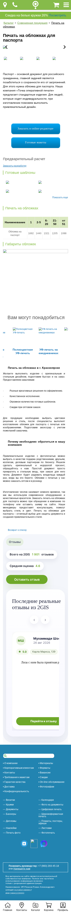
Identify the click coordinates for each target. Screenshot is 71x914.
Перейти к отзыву (43, 721)
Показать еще (60, 197)
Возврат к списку (17, 530)
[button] (63, 47)
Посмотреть (57, 15)
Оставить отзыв (27, 579)
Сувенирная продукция (32, 22)
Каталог (9, 22)
